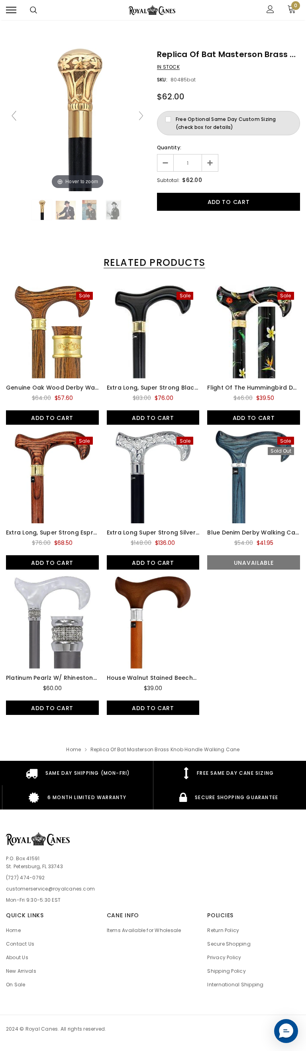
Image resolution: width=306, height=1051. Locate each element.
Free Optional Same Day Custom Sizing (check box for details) (226, 123)
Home (73, 749)
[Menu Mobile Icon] (11, 10)
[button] (286, 1031)
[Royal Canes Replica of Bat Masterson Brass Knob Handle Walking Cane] (42, 210)
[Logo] (152, 10)
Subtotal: (168, 180)
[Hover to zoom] (77, 119)
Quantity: (169, 147)
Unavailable (254, 563)
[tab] (153, 262)
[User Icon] (270, 10)
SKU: (162, 79)
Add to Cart (52, 418)
